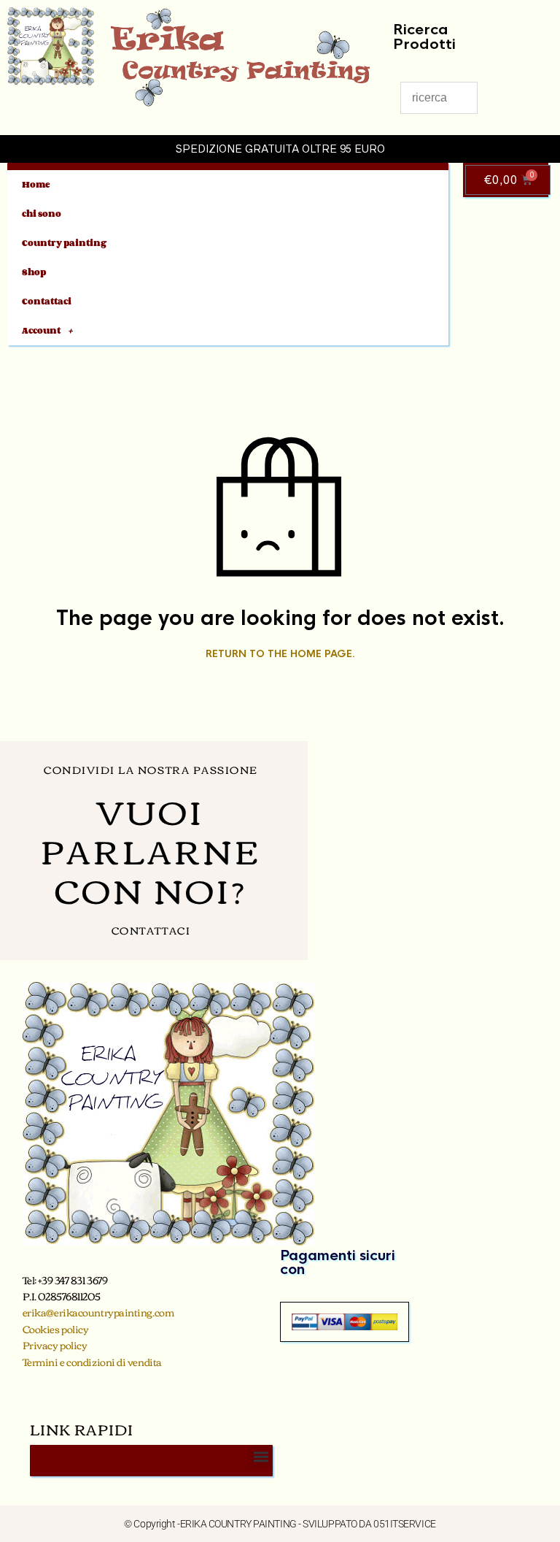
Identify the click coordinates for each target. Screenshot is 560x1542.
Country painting (64, 243)
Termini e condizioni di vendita (92, 1361)
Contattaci (46, 301)
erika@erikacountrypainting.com (98, 1312)
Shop (34, 272)
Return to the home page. (280, 654)
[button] (261, 1457)
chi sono (41, 213)
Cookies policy (56, 1328)
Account (41, 330)
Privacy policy (55, 1344)
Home (36, 184)
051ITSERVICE (404, 1524)
